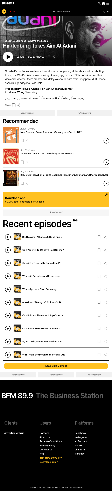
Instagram (81, 437)
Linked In (80, 449)
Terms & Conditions (51, 441)
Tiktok (78, 445)
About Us (45, 437)
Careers (44, 433)
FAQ (42, 453)
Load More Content (56, 366)
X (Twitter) (81, 441)
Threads (80, 453)
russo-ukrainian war (30, 98)
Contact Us (46, 449)
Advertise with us (14, 433)
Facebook (80, 433)
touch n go (78, 98)
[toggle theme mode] (103, 3)
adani (65, 98)
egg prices (11, 98)
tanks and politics (51, 98)
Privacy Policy (47, 445)
